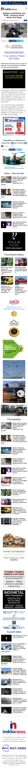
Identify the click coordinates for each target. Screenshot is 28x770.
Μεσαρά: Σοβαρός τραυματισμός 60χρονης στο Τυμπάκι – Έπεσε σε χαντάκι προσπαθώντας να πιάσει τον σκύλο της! (19, 671)
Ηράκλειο (12, 146)
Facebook (20, 143)
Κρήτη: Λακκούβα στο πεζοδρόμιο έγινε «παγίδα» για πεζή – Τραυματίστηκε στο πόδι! (19, 215)
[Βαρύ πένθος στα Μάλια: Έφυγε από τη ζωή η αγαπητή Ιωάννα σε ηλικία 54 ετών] (6, 224)
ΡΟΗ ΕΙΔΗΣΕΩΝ (6, 737)
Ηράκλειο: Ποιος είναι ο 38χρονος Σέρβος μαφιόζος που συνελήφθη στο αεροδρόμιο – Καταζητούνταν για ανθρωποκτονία (14, 481)
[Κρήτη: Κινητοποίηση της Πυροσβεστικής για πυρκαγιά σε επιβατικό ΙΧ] (21, 262)
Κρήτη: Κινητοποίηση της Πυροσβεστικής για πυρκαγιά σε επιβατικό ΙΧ (19, 501)
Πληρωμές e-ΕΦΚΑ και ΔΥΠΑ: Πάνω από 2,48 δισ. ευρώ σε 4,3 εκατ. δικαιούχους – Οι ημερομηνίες (19, 521)
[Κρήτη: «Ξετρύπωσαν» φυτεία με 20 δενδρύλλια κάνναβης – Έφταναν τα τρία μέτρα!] (7, 262)
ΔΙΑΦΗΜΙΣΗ (22, 741)
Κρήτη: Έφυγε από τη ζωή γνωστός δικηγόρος (20, 636)
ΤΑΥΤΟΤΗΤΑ (5, 741)
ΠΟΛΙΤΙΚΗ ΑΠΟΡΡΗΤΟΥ (16, 739)
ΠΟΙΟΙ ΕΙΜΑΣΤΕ (17, 737)
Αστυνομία (6, 146)
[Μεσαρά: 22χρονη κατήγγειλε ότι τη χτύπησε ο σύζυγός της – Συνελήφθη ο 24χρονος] (6, 691)
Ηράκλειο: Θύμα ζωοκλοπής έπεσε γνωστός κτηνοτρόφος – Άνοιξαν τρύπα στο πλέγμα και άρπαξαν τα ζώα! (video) (13, 659)
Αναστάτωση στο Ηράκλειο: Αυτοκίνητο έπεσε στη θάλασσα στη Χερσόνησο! (19, 682)
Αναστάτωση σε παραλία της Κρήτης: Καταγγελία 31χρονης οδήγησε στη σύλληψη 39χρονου (20, 710)
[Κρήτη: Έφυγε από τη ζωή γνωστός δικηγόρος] (6, 638)
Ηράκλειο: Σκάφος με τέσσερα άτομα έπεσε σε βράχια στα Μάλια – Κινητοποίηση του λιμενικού (19, 204)
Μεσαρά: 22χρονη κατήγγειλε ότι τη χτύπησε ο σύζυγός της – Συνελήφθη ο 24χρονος (20, 691)
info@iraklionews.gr (18, 760)
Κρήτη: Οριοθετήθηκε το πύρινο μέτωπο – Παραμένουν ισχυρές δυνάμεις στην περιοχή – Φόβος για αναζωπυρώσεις (13, 647)
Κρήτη (25, 20)
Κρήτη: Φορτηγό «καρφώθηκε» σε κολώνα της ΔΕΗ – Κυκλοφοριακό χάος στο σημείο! (20, 700)
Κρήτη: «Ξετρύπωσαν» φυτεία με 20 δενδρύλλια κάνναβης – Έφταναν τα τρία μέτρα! (19, 492)
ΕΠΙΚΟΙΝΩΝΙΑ (14, 741)
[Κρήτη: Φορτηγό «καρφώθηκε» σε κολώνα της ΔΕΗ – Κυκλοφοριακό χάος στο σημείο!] (6, 701)
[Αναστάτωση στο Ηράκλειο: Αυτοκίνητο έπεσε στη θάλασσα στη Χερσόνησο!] (6, 682)
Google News (6, 143)
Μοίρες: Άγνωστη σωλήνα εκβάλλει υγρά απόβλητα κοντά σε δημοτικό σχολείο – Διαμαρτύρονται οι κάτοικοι (14, 180)
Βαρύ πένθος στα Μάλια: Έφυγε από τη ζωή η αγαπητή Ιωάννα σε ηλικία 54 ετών (19, 224)
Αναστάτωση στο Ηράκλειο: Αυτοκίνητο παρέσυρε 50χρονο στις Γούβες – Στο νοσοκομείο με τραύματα (19, 510)
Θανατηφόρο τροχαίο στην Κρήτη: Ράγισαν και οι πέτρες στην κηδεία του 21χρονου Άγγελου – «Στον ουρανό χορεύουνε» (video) (14, 193)
